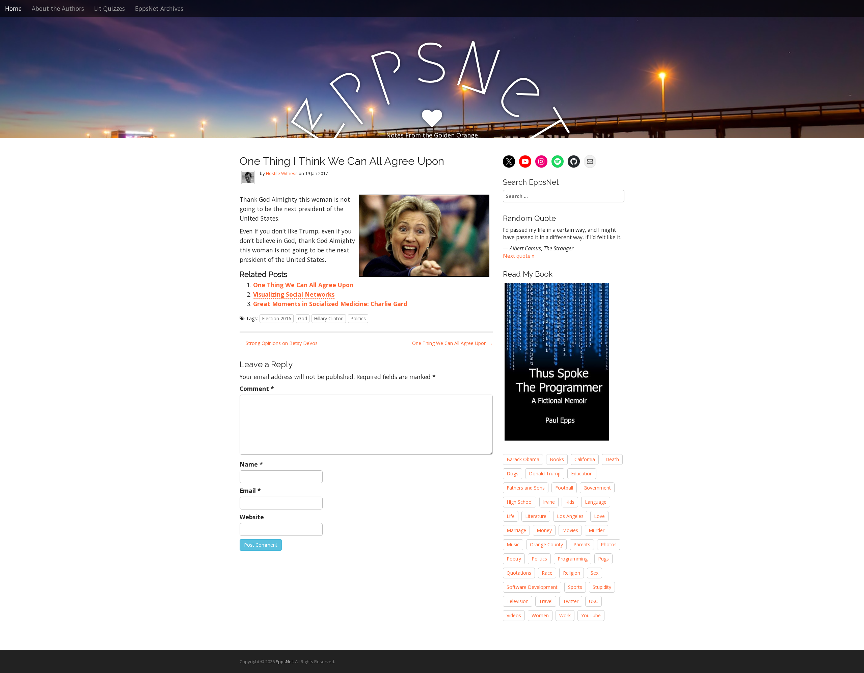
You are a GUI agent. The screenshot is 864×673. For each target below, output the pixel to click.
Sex (594, 573)
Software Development (532, 587)
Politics (358, 318)
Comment (257, 388)
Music (513, 544)
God (302, 318)
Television (518, 601)
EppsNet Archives (159, 8)
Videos (514, 615)
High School (520, 502)
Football (564, 487)
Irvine (549, 502)
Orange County (546, 544)
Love (599, 516)
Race (547, 573)
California (584, 459)
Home (13, 8)
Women (540, 615)
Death (612, 459)
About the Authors (58, 8)
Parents (581, 544)
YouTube (591, 615)
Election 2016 (276, 318)
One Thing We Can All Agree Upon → (452, 343)
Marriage (516, 530)
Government (597, 487)
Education (582, 473)
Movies (570, 530)
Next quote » (519, 255)
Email (250, 491)
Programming (573, 558)
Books (557, 459)
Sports (575, 587)
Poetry (514, 558)
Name (251, 464)
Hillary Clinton (329, 318)
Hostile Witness (282, 173)
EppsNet (284, 661)
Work (565, 615)
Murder (596, 530)
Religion (571, 573)
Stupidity (602, 587)
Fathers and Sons (526, 487)
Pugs (603, 558)
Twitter (570, 601)
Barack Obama (523, 459)
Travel (545, 601)
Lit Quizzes (109, 8)
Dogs (512, 473)
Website (252, 517)
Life (511, 516)
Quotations (519, 573)
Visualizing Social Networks (293, 294)
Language (595, 502)
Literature (535, 516)
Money (544, 530)
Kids (569, 502)
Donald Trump (545, 473)
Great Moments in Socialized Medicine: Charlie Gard (330, 304)
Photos (609, 544)
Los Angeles (570, 516)
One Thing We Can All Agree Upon (303, 285)
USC (593, 601)
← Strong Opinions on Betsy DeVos (279, 343)
